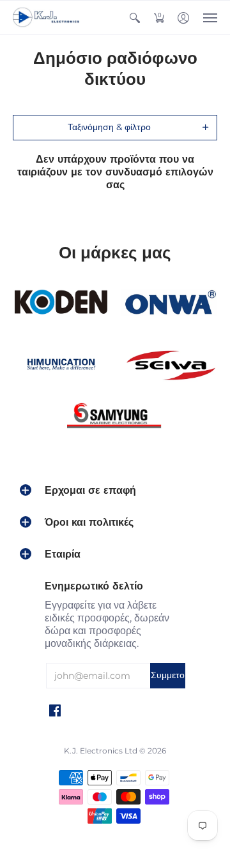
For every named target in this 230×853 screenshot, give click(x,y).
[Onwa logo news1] (169, 303)
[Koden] (61, 302)
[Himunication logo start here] (61, 366)
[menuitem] (135, 17)
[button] (135, 17)
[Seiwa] (169, 366)
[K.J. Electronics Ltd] (48, 17)
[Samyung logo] (115, 418)
